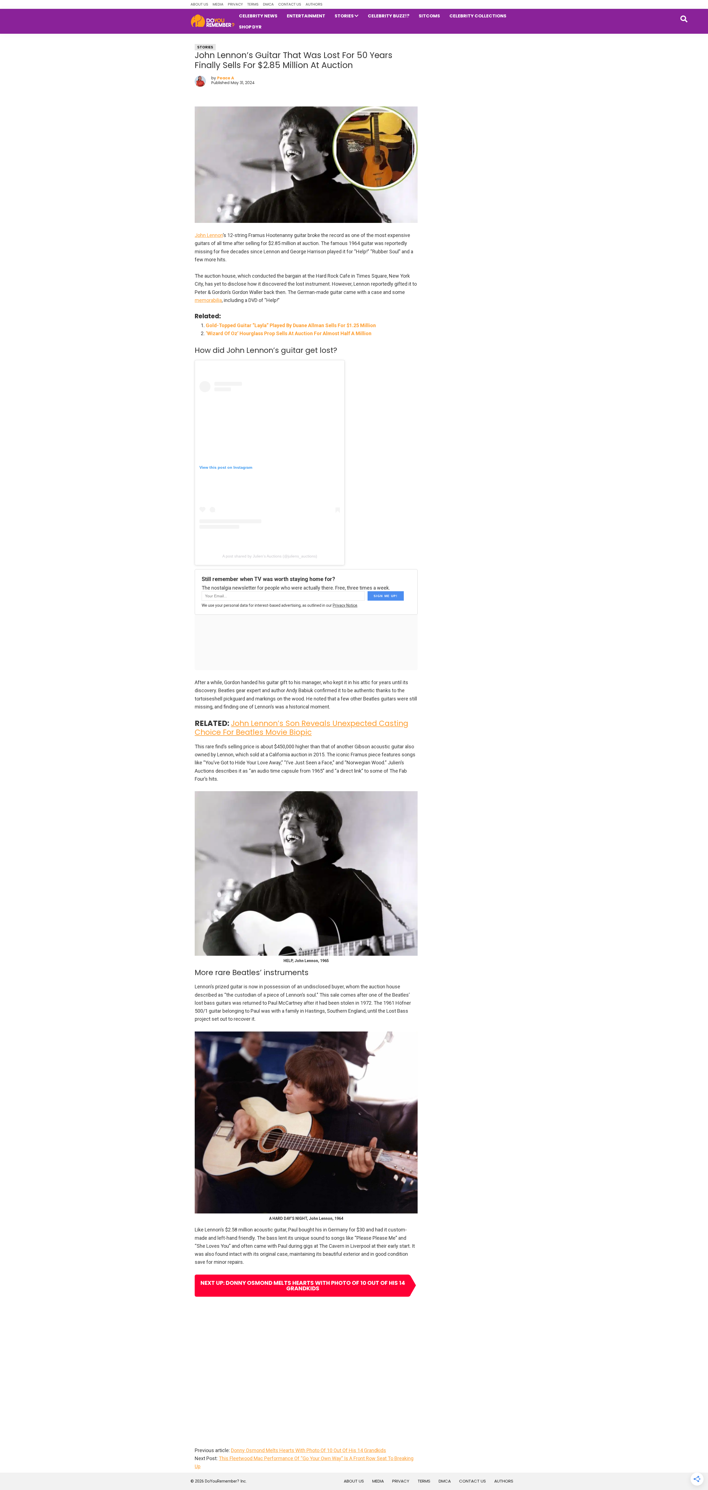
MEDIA (218, 4)
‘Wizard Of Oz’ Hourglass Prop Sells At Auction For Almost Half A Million (288, 333)
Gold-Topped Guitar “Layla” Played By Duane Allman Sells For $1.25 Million (291, 325)
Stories (205, 47)
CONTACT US (289, 4)
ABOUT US (199, 4)
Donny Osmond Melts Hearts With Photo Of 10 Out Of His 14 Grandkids (308, 1450)
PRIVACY (235, 4)
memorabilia (208, 300)
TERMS (253, 4)
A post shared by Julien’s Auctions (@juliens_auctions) (269, 556)
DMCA (268, 4)
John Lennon (209, 235)
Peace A (225, 78)
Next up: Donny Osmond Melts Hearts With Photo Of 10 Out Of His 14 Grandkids (303, 1285)
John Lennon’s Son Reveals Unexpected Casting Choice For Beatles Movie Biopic (301, 727)
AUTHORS (314, 4)
